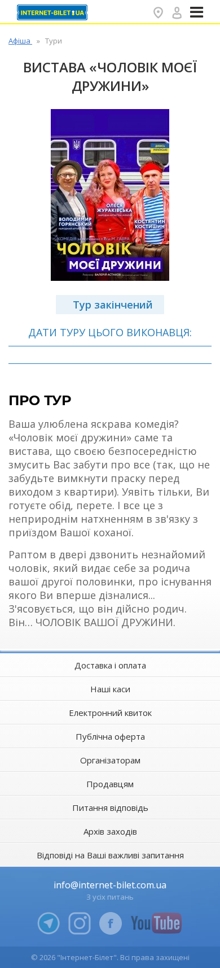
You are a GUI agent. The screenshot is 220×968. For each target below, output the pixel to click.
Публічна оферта (110, 736)
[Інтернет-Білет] (53, 12)
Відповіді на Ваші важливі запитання (110, 855)
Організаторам (110, 760)
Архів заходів (110, 831)
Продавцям (110, 783)
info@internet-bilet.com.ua (110, 885)
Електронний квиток (110, 712)
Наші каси (110, 688)
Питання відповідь (110, 807)
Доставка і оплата (110, 665)
